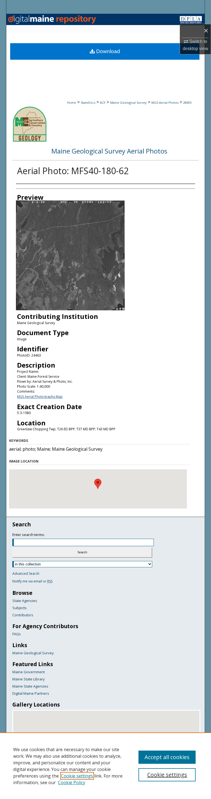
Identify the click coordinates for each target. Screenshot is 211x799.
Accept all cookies (167, 757)
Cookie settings (77, 776)
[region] (105, 765)
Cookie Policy (71, 782)
